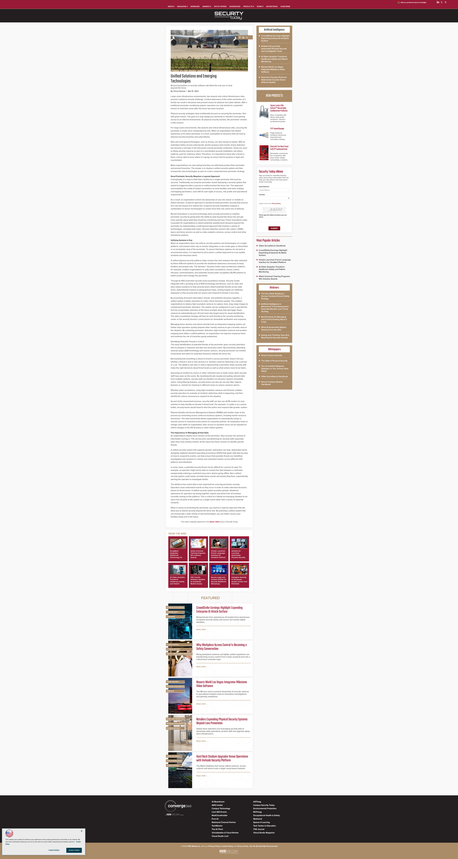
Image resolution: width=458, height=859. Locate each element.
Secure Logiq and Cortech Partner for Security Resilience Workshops (218, 580)
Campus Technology (221, 808)
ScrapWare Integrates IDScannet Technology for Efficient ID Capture (176, 556)
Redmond (257, 819)
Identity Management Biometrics (179, 654)
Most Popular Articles (268, 240)
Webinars (195, 6)
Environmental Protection (264, 808)
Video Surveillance (174, 761)
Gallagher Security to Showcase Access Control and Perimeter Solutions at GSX (239, 581)
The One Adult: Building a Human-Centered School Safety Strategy (275, 296)
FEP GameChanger (277, 129)
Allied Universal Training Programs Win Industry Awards (198, 554)
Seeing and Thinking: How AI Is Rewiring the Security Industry (275, 336)
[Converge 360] (178, 806)
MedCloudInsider (219, 815)
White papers (220, 6)
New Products (274, 95)
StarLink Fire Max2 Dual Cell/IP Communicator (279, 148)
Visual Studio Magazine (264, 832)
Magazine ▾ (182, 6)
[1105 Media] (174, 814)
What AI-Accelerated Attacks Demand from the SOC (273, 328)
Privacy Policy (276, 203)
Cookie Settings (54, 850)
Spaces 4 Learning (261, 822)
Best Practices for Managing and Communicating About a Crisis (274, 319)
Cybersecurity (172, 612)
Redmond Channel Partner (224, 822)
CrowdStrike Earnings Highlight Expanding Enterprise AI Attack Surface (219, 610)
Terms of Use (242, 846)
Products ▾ (248, 6)
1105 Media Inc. (194, 846)
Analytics (170, 691)
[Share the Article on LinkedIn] (243, 37)
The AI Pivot (217, 829)
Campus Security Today (264, 805)
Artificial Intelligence (175, 607)
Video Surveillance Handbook (272, 245)
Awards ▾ (206, 6)
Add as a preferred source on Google (413, 2)
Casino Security (173, 682)
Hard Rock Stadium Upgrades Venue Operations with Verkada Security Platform (222, 758)
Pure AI (215, 819)
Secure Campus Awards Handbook (272, 383)
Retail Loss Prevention (175, 719)
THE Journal (258, 829)
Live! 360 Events (219, 812)
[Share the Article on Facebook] (239, 37)
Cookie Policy (227, 846)
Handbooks (234, 6)
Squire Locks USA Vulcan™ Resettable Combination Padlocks (279, 108)
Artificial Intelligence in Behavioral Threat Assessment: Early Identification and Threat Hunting (275, 308)
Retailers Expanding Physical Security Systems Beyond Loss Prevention (221, 721)
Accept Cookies (74, 850)
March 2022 (214, 522)
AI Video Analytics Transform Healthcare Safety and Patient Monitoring (177, 581)
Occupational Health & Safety (266, 815)
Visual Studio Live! (220, 836)
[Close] (81, 831)
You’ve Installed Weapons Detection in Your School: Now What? (274, 368)
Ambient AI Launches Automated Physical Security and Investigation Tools (239, 556)
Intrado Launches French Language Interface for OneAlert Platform (218, 554)
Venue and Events (173, 756)
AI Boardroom (218, 801)
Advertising (272, 6)
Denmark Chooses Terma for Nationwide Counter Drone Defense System (274, 80)
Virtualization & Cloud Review (225, 832)
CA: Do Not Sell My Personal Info (263, 846)
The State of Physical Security (274, 361)
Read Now (201, 629)
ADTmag (257, 801)
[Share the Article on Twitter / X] (246, 37)
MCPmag (257, 812)
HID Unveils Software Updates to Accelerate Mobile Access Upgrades (198, 581)
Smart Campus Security (271, 355)
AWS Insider (217, 805)
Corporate (171, 616)
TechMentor (217, 826)
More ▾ (260, 6)
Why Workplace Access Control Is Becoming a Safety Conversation (221, 647)
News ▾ (171, 6)
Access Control (173, 644)
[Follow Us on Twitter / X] (442, 2)
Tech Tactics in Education (264, 826)
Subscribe (285, 6)
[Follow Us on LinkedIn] (438, 2)
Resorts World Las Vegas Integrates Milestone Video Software (221, 684)
